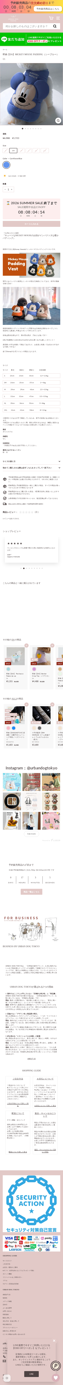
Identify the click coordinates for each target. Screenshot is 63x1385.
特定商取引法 (7, 1324)
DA (4, 59)
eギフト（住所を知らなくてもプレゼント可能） (19, 1270)
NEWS (5, 1298)
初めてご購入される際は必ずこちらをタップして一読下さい (27, 468)
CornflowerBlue (6, 164)
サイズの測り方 (9, 461)
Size (4, 146)
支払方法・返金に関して (11, 1321)
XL (36, 151)
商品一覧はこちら (31, 892)
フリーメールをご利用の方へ (12, 1277)
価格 (4, 134)
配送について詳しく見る (18, 1152)
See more (31, 834)
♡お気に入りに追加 (11, 233)
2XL (44, 151)
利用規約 (6, 1314)
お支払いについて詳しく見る (45, 1106)
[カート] (51, 18)
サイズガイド (7, 1261)
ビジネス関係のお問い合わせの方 (14, 1334)
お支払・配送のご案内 (10, 1267)
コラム (5, 1280)
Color (12, 158)
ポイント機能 (7, 1274)
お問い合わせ (7, 1311)
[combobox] (31, 26)
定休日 (5, 1304)
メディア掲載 (7, 1301)
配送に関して (7, 1318)
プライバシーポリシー (10, 1327)
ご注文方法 (6, 1264)
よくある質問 (7, 1308)
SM (13, 151)
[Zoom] (58, 121)
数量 (4, 184)
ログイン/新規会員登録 (10, 1284)
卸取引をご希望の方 (9, 1331)
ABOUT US (31, 1059)
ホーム (5, 49)
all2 (14, 699)
